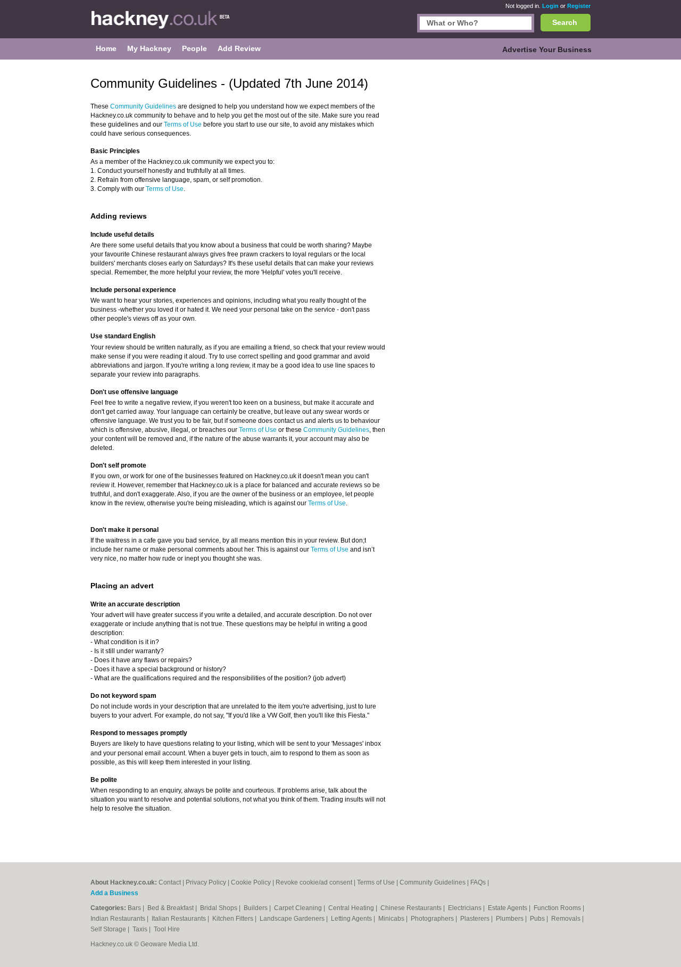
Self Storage (109, 929)
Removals (566, 918)
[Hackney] (160, 24)
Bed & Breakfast (171, 908)
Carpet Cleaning (298, 908)
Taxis (140, 929)
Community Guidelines (143, 106)
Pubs (538, 918)
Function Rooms (558, 908)
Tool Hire (167, 929)
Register (579, 6)
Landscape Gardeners (293, 918)
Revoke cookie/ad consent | (316, 882)
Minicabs (392, 918)
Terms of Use (183, 124)
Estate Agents (508, 908)
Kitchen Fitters (233, 918)
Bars (135, 908)
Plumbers (510, 918)
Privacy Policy (206, 882)
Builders (256, 908)
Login (550, 6)
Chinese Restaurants (411, 908)
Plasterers (475, 918)
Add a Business (114, 893)
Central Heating (352, 908)
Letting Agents (352, 918)
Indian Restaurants (118, 918)
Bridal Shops (219, 908)
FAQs (478, 882)
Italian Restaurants (179, 918)
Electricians (465, 908)
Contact (170, 882)
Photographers (433, 918)
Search (564, 22)
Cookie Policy (251, 882)
